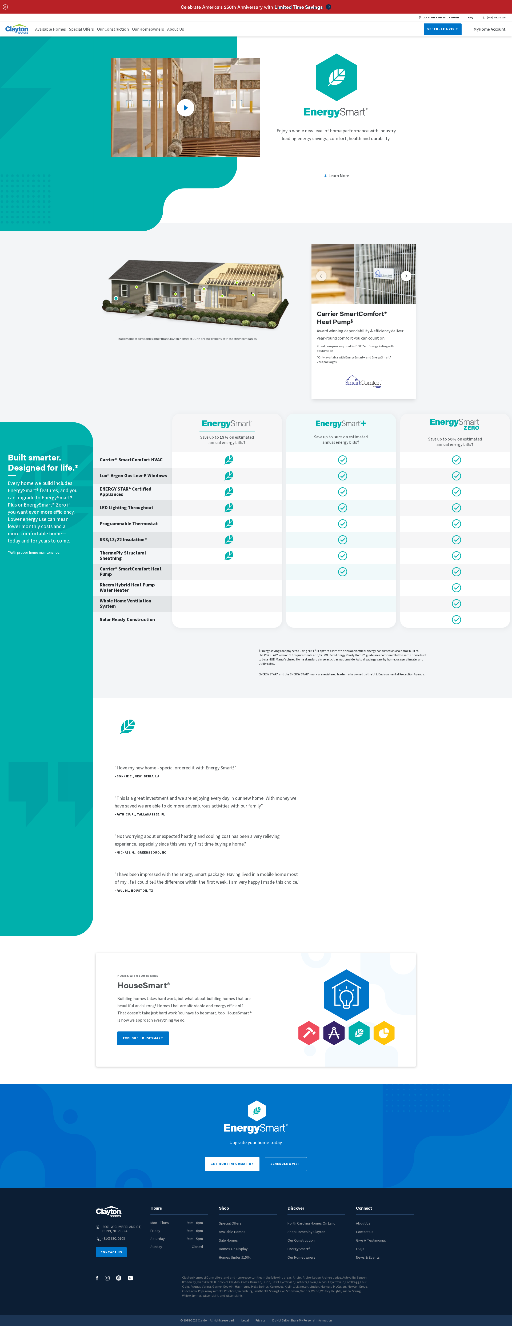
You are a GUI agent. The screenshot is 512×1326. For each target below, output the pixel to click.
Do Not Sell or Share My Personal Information (302, 1320)
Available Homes (50, 29)
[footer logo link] (109, 1211)
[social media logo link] (97, 1278)
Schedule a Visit (285, 1164)
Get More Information (232, 1164)
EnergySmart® (298, 1249)
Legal (245, 1320)
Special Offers (81, 29)
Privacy (260, 1320)
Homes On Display (233, 1249)
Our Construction (113, 29)
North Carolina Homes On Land (311, 1223)
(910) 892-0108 (496, 17)
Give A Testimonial (371, 1240)
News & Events (368, 1257)
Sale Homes (228, 1240)
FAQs (360, 1249)
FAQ (471, 17)
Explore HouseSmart (143, 1038)
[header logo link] (17, 29)
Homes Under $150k (235, 1257)
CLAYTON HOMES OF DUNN (440, 17)
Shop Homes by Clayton (306, 1232)
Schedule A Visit (442, 29)
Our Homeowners (148, 29)
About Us (175, 29)
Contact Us (111, 1252)
